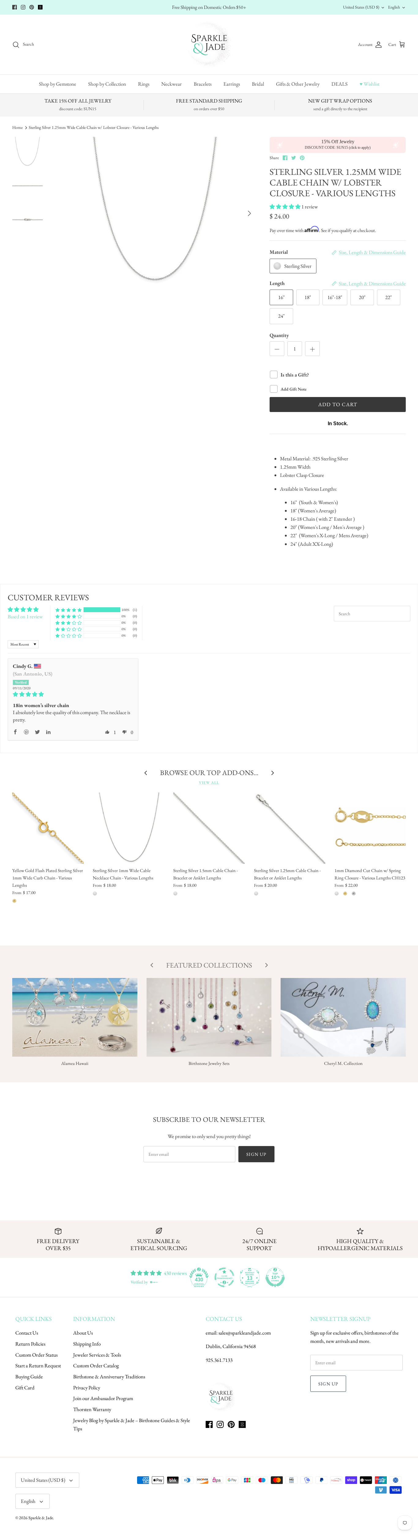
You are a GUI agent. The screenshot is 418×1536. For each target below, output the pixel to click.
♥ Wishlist (369, 84)
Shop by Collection (107, 84)
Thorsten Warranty (92, 1409)
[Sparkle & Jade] (209, 44)
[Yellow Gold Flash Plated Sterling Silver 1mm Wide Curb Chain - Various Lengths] (48, 828)
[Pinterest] (31, 7)
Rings (143, 84)
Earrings (231, 84)
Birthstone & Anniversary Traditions (109, 1376)
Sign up (256, 1154)
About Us (83, 1332)
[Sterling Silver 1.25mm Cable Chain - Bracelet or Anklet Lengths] (289, 828)
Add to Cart (337, 404)
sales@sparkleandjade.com (244, 1332)
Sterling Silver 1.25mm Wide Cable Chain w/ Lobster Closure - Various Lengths (94, 127)
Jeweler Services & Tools (97, 1354)
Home (17, 127)
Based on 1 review (25, 616)
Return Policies (30, 1343)
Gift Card (25, 1387)
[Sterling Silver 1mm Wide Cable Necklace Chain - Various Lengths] (128, 828)
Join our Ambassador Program (103, 1398)
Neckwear (171, 84)
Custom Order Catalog (96, 1365)
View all (209, 782)
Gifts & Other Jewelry (297, 84)
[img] (73, 694)
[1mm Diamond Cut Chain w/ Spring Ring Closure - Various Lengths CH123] (370, 828)
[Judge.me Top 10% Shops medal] (275, 1277)
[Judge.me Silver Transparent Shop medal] (224, 1277)
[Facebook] (14, 7)
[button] (285, 206)
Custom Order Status (36, 1354)
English (394, 7)
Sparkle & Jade (40, 1517)
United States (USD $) (361, 7)
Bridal (258, 84)
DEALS (339, 84)
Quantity (279, 335)
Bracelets (202, 84)
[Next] (249, 213)
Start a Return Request (38, 1365)
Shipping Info (87, 1343)
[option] (155, 213)
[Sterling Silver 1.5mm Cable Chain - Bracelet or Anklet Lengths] (208, 828)
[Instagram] (23, 7)
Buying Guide (29, 1376)
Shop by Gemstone (57, 84)
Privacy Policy (86, 1387)
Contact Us (26, 1332)
